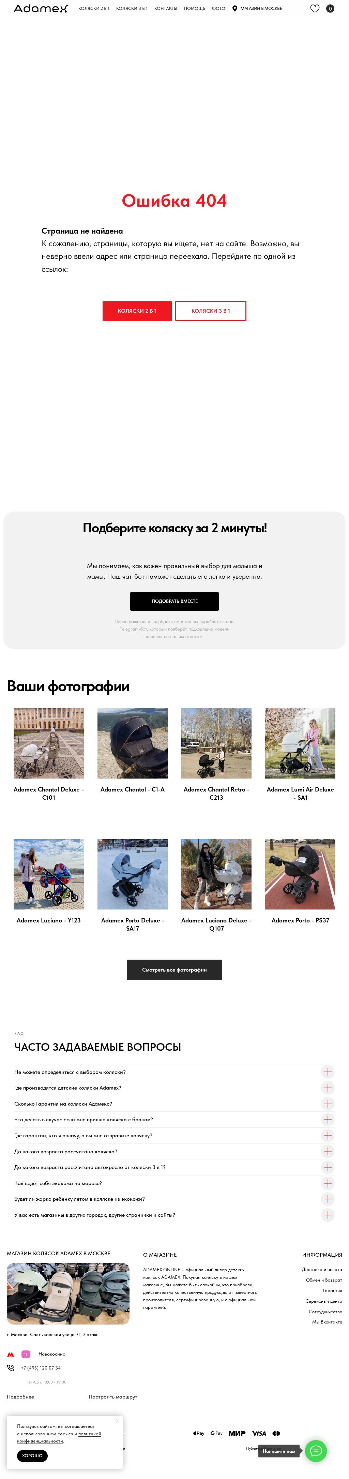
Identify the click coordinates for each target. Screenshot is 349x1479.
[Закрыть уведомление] (117, 1421)
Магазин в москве (261, 8)
